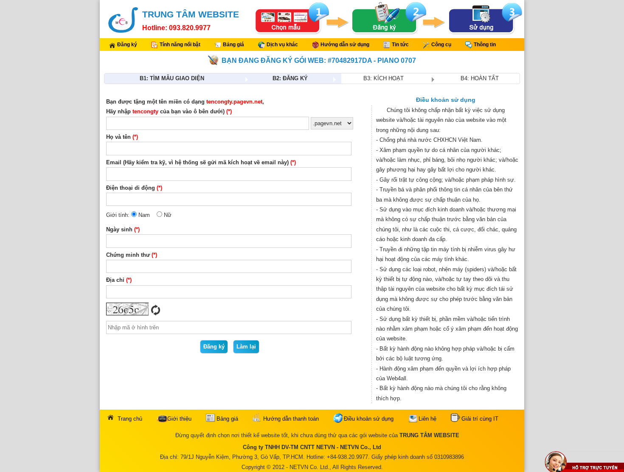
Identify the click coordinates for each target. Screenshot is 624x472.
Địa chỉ (115, 280)
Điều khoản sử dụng (369, 419)
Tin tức (400, 45)
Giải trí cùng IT (479, 419)
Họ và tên (118, 137)
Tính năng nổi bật (180, 45)
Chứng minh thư (128, 255)
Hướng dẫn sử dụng (344, 45)
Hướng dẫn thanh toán (291, 419)
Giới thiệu (179, 419)
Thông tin (485, 45)
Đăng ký (127, 45)
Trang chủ (130, 419)
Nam (143, 215)
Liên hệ (427, 419)
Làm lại (246, 346)
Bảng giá (233, 45)
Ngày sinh (119, 229)
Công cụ (441, 45)
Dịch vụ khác (282, 45)
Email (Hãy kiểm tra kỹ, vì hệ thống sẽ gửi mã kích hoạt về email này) (197, 162)
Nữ (166, 215)
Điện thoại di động (130, 188)
